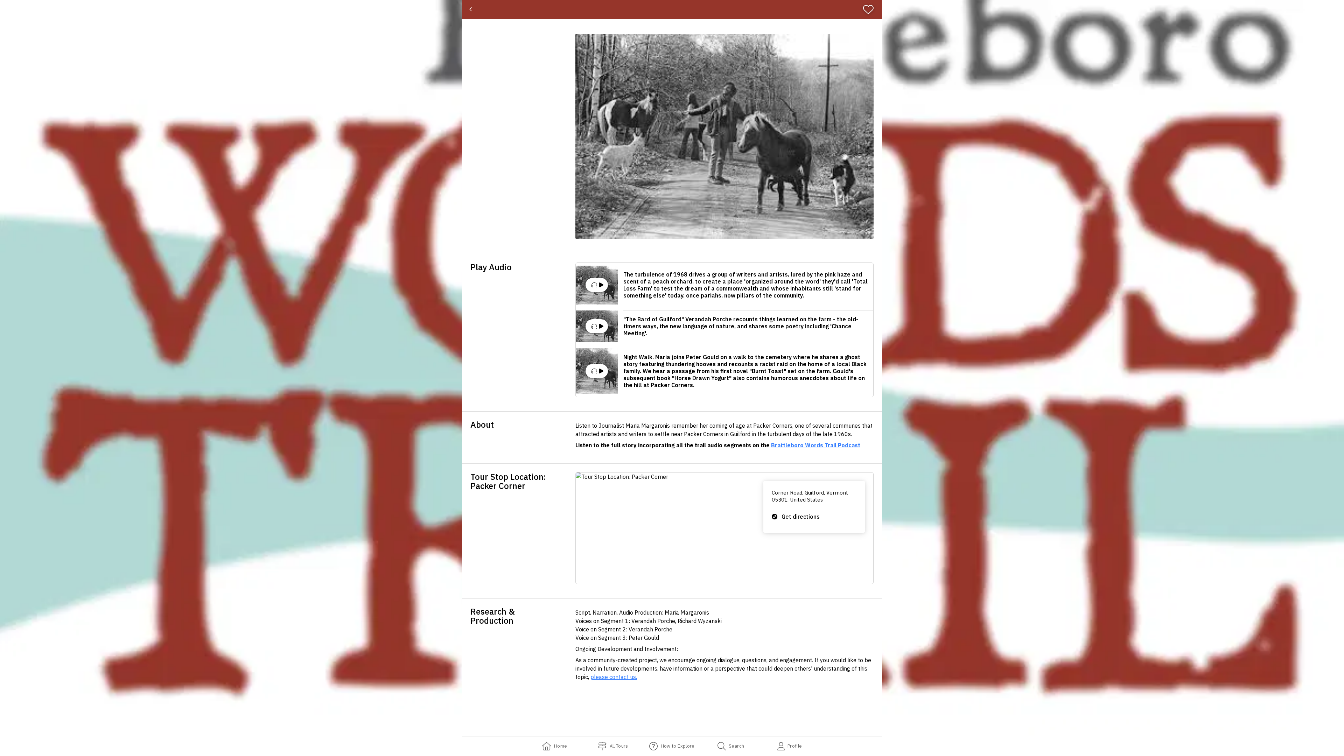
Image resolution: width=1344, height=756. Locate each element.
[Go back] (470, 9)
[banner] (672, 9)
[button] (724, 136)
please (599, 676)
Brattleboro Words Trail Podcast (815, 445)
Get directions (801, 516)
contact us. (623, 676)
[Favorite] (871, 9)
